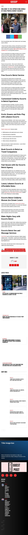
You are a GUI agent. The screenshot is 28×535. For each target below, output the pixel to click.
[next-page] (4, 430)
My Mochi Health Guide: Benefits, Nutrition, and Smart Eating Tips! (17, 412)
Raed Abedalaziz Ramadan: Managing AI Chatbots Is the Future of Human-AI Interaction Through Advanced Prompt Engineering (7, 508)
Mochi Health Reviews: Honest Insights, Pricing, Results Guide (18, 401)
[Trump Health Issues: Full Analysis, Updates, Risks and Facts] (5, 390)
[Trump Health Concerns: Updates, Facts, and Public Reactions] (5, 379)
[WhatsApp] (20, 37)
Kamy (15, 261)
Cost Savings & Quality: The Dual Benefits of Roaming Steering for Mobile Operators (7, 491)
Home (2, 6)
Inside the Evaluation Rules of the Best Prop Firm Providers (13, 317)
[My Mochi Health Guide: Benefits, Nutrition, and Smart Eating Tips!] (5, 412)
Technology (6, 315)
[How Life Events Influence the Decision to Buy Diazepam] (5, 423)
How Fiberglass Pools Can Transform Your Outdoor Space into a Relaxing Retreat (13, 365)
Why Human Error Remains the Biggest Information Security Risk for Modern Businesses (12, 341)
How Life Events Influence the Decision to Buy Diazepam (18, 423)
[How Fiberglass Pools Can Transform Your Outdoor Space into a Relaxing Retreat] (14, 353)
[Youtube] (18, 265)
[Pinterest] (16, 37)
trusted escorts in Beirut (20, 251)
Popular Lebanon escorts (7, 251)
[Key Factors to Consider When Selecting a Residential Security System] (14, 282)
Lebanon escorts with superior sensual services (14, 249)
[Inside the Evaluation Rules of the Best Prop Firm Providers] (14, 306)
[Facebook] (8, 37)
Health (11, 377)
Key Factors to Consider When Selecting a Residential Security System (12, 294)
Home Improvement (7, 363)
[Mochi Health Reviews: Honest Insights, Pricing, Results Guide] (5, 401)
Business (5, 338)
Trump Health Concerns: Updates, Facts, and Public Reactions (17, 379)
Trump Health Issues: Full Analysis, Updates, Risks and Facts (17, 390)
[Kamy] (12, 261)
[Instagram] (13, 265)
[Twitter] (12, 37)
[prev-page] (2, 430)
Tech (6, 484)
